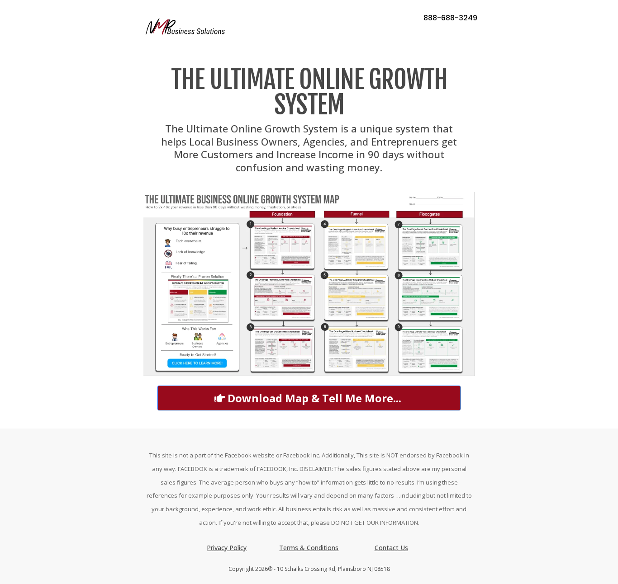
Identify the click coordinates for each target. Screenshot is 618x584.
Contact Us (391, 547)
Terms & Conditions (308, 547)
